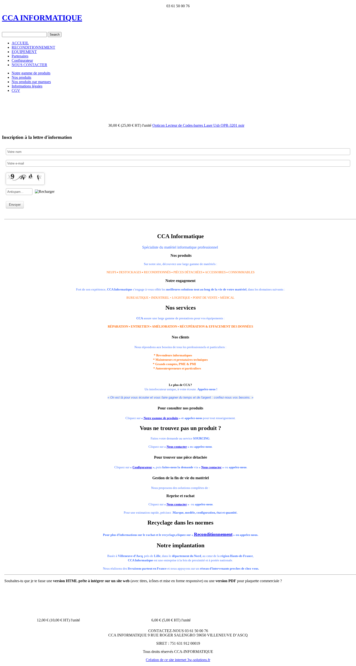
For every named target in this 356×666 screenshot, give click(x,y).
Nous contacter (177, 446)
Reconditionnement (213, 534)
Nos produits (21, 77)
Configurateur (22, 60)
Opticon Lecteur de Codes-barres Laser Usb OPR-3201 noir (198, 125)
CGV (16, 90)
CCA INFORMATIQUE (42, 17)
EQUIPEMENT (24, 52)
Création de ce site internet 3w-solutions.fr (178, 660)
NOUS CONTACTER (29, 65)
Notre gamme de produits (31, 73)
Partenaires (20, 56)
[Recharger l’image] (44, 191)
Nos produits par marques (31, 82)
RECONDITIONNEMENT (33, 47)
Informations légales (27, 86)
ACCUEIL (20, 43)
